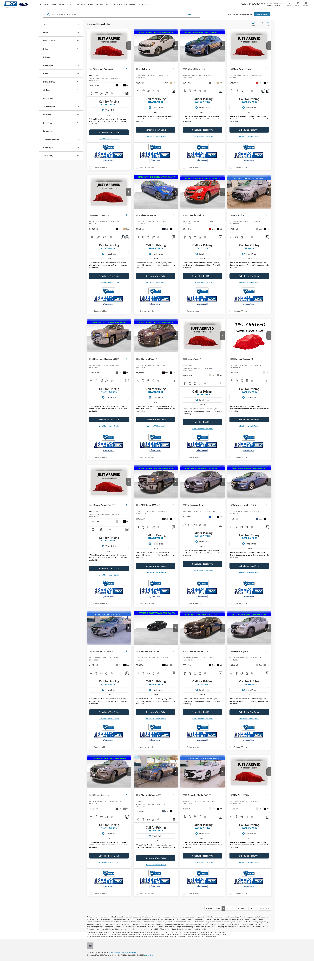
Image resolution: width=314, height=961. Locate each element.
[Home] (41, 4)
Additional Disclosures (128, 953)
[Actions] (126, 69)
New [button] (46, 4)
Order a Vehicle (66, 4)
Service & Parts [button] (95, 4)
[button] (128, 45)
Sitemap (111, 953)
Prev (217, 908)
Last (252, 908)
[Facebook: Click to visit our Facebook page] (90, 946)
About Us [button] (122, 4)
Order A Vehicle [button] (262, 14)
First (209, 908)
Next (244, 908)
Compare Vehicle (100, 167)
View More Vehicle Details (109, 139)
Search (189, 14)
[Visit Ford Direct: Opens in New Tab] (148, 955)
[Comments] (127, 93)
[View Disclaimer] (112, 93)
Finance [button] (133, 4)
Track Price (110, 110)
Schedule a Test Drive (109, 132)
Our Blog (144, 4)
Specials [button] (80, 4)
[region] (109, 121)
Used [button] (53, 4)
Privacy (117, 953)
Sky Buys (110, 4)
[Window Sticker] (267, 91)
